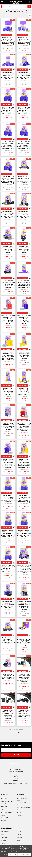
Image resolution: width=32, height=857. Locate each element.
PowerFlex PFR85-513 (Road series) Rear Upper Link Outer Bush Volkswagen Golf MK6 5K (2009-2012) (8, 214)
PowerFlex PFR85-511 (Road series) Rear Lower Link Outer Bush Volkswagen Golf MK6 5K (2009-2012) (8, 249)
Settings (4, 854)
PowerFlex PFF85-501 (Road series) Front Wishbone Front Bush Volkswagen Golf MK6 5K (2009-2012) (8, 641)
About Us (3, 804)
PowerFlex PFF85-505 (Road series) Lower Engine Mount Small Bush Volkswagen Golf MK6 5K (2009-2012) (8, 426)
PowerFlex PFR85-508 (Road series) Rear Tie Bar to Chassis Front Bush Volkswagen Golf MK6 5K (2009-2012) (24, 284)
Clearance (4, 798)
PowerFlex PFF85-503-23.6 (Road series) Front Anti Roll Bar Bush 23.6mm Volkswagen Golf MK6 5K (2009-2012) (24, 499)
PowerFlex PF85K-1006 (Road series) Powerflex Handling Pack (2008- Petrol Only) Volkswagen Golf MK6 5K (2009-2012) (24, 641)
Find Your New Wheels (7, 801)
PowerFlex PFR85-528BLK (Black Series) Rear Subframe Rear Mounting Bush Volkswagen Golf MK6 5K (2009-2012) (24, 678)
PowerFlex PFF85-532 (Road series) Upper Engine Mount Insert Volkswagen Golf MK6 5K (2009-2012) (24, 355)
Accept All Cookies (24, 854)
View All (19, 843)
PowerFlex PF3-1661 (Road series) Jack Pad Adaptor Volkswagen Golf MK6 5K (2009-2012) (8, 676)
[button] (29, 15)
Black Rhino (20, 837)
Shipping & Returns (6, 812)
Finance (3, 815)
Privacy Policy (5, 818)
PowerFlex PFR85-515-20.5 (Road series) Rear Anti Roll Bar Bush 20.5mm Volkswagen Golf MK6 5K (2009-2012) (8, 145)
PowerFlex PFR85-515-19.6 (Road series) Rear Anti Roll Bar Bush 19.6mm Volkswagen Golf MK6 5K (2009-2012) (24, 145)
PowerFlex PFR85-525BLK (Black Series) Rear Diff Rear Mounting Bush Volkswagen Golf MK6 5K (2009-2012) (24, 713)
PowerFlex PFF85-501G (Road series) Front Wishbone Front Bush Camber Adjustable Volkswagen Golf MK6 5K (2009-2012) (24, 605)
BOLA (18, 840)
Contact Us (4, 806)
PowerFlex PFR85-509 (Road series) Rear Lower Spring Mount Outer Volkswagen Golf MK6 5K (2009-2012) (8, 284)
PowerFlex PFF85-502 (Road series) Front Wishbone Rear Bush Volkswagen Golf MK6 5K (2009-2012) (8, 604)
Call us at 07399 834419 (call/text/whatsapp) (16, 783)
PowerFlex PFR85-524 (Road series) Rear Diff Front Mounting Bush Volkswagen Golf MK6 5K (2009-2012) (24, 75)
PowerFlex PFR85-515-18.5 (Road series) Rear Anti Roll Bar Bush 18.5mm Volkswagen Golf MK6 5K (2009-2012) (8, 180)
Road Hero (19, 832)
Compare (14, 35)
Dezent (19, 834)
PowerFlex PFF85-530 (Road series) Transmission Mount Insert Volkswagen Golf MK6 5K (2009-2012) (24, 391)
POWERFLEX (5, 832)
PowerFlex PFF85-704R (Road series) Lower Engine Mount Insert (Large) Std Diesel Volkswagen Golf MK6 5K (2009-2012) (8, 319)
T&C (2, 809)
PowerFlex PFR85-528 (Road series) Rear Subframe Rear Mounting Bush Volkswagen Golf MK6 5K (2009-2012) (8, 41)
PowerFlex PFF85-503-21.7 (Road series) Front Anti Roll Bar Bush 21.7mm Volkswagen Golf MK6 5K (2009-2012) (8, 568)
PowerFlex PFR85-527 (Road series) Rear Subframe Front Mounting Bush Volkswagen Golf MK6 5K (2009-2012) (24, 41)
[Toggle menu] (2, 2)
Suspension (20, 815)
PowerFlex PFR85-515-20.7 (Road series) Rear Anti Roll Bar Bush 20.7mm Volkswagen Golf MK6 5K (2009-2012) (24, 110)
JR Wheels (4, 837)
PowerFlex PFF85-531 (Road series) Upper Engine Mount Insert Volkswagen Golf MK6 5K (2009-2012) (8, 391)
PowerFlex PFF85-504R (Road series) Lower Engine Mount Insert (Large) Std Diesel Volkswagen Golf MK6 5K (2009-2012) (24, 427)
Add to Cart (6, 34)
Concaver (3, 843)
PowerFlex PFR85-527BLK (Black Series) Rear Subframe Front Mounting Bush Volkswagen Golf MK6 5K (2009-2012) (8, 714)
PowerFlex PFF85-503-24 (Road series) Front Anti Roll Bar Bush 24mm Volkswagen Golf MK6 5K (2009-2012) (8, 499)
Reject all (13, 854)
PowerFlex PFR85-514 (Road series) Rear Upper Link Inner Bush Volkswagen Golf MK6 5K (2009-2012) (24, 180)
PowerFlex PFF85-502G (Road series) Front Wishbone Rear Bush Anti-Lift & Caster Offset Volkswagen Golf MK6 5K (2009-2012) (24, 569)
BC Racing (4, 840)
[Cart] (29, 2)
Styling (19, 812)
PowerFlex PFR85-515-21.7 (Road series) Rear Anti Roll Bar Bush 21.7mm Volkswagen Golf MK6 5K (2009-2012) (8, 110)
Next (19, 732)
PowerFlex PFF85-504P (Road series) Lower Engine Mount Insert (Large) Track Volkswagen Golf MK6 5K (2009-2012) (8, 463)
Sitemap (3, 820)
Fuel (2, 834)
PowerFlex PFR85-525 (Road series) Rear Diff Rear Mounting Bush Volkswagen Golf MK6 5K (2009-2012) (8, 75)
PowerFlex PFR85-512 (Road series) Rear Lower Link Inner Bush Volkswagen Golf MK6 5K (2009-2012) (24, 214)
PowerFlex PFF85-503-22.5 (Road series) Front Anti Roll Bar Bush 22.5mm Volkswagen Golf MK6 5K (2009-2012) (8, 533)
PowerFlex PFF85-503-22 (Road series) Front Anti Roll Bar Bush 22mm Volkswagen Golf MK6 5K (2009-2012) (24, 533)
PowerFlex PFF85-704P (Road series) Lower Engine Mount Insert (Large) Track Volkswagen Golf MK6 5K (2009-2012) (24, 319)
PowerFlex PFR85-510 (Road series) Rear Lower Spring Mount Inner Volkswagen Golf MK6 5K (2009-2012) (24, 249)
